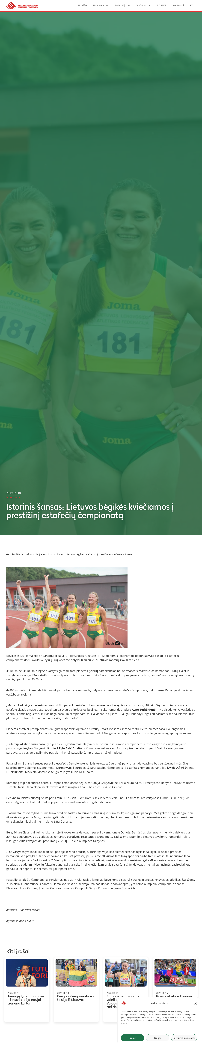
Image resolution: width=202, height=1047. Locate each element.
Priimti (132, 1037)
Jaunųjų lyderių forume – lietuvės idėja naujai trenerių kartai (26, 999)
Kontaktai (178, 5)
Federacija (120, 5)
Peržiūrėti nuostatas (184, 1037)
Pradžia (82, 5)
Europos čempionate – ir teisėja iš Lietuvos (76, 998)
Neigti (157, 1037)
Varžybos (141, 5)
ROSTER (161, 5)
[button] (195, 1003)
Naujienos (98, 5)
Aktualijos (27, 554)
